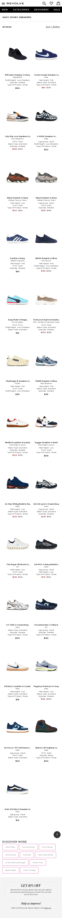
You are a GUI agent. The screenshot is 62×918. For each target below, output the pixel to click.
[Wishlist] (51, 4)
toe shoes (27, 855)
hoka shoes (10, 847)
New (5, 9)
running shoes (28, 847)
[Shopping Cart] (58, 4)
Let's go (47, 908)
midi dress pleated (45, 855)
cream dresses (29, 870)
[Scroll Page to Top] (57, 834)
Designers (41, 9)
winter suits (38, 862)
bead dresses (10, 870)
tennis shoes (10, 855)
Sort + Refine (53, 26)
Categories (21, 9)
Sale (57, 9)
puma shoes (47, 847)
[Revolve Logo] (15, 4)
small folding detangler (15, 862)
